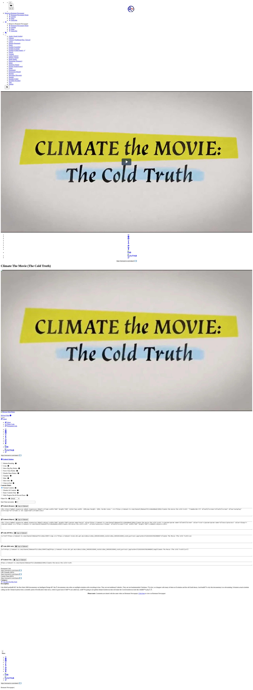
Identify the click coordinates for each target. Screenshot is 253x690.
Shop (12, 18)
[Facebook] (128, 238)
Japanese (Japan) (14, 65)
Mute (5, 478)
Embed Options (8, 459)
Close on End (7, 483)
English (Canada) (14, 49)
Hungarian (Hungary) (15, 61)
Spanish (11, 77)
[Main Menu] (11, 6)
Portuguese (12, 70)
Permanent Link (12, 426)
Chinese (11, 38)
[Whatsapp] (128, 235)
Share (9, 422)
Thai (10, 82)
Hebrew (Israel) (13, 57)
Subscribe (14, 20)
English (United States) (16, 50)
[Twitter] (128, 240)
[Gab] (128, 252)
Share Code (10, 424)
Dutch (11, 45)
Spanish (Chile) (13, 79)
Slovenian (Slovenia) (15, 75)
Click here (141, 593)
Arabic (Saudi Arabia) (15, 36)
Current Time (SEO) (7, 576)
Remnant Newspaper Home (19, 15)
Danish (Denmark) (14, 43)
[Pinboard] (128, 249)
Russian (11, 73)
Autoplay (6, 476)
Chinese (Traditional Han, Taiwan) (19, 40)
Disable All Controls (9, 490)
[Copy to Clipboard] (128, 257)
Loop (5, 466)
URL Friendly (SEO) (7, 572)
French (11, 52)
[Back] (10, 3)
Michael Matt (5, 415)
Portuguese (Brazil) (15, 72)
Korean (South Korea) (16, 66)
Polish (11, 68)
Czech (11, 41)
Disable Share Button (10, 473)
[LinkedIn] (128, 247)
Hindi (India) (13, 59)
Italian (11, 63)
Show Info (6, 480)
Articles (13, 17)
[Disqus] (126, 622)
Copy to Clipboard (22, 506)
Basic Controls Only (9, 493)
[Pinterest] (128, 244)
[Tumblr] (128, 242)
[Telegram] (128, 237)
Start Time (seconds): (7, 502)
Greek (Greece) (13, 56)
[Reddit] (128, 245)
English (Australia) (14, 47)
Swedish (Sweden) (14, 81)
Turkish (11, 84)
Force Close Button (9, 471)
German (11, 54)
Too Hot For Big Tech (10, 582)
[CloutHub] (128, 256)
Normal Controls (8, 488)
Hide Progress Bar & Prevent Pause (14, 495)
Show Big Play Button (10, 468)
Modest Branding (8, 463)
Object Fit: (4, 498)
